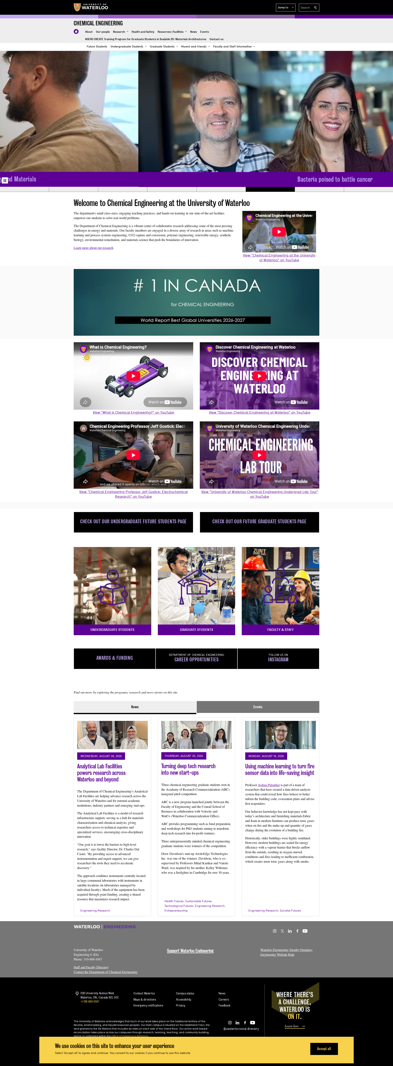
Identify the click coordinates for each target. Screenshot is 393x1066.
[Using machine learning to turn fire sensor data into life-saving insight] (280, 735)
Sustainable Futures (198, 901)
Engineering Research (95, 910)
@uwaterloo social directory (241, 1028)
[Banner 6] (270, 189)
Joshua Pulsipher (269, 785)
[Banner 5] (221, 189)
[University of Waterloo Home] (91, 7)
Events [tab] (258, 707)
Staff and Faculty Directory (91, 967)
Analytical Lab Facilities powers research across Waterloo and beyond (101, 773)
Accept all (324, 1049)
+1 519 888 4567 (89, 1001)
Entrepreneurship (176, 910)
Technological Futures (179, 905)
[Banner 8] (368, 189)
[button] (285, 7)
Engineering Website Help (277, 954)
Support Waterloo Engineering (190, 950)
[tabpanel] (196, 815)
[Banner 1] (24, 189)
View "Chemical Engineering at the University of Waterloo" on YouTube (279, 257)
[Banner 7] (319, 189)
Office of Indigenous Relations (129, 1036)
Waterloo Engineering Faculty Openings (286, 950)
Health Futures (174, 901)
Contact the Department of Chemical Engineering (106, 972)
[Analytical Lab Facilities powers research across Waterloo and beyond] (112, 735)
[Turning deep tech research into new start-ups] (196, 735)
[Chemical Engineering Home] (76, 31)
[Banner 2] (73, 189)
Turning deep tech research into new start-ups (188, 769)
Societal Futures (290, 910)
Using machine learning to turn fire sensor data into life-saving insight (279, 769)
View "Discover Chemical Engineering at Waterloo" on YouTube (259, 412)
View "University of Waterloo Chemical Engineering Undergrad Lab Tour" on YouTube (259, 494)
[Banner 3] (122, 189)
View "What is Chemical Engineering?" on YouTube (133, 412)
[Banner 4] (171, 189)
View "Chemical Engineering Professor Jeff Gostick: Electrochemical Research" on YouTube (133, 494)
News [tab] (135, 707)
